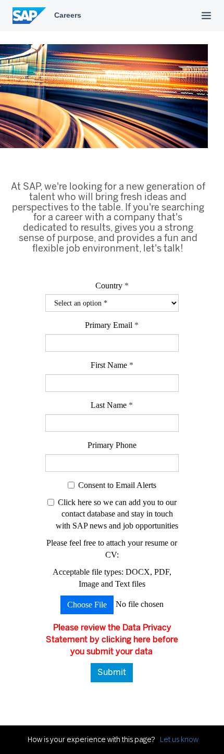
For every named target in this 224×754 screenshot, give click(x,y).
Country (108, 285)
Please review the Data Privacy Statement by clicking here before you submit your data (112, 639)
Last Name (112, 405)
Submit (111, 672)
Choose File (87, 604)
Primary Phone (112, 445)
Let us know (179, 739)
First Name (112, 365)
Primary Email (112, 325)
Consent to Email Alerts (117, 485)
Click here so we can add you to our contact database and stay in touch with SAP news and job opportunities (117, 514)
